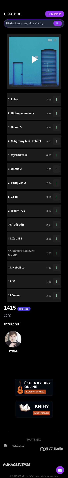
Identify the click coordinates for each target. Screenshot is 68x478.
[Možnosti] (56, 99)
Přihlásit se (54, 14)
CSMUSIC (12, 14)
